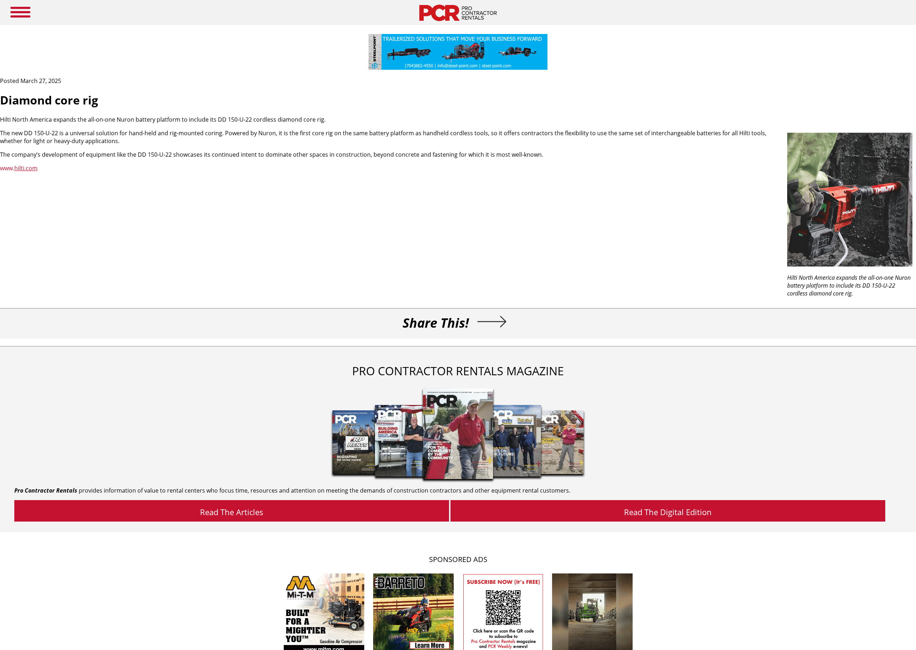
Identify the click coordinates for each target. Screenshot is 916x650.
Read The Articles (231, 512)
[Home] (457, 23)
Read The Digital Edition (668, 512)
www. (19, 168)
